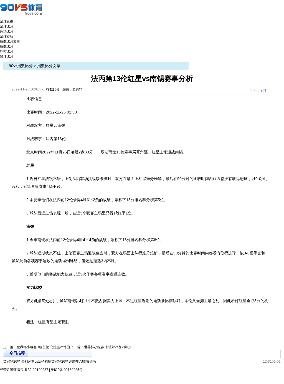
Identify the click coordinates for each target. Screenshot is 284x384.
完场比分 (6, 31)
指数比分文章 (10, 41)
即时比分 (6, 51)
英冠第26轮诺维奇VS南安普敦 (73, 361)
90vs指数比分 (21, 66)
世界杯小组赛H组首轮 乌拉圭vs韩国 (43, 347)
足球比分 (6, 26)
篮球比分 (6, 56)
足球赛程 (6, 36)
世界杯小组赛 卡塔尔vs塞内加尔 (107, 347)
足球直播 (6, 21)
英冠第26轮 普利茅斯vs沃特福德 (27, 361)
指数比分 (6, 46)
